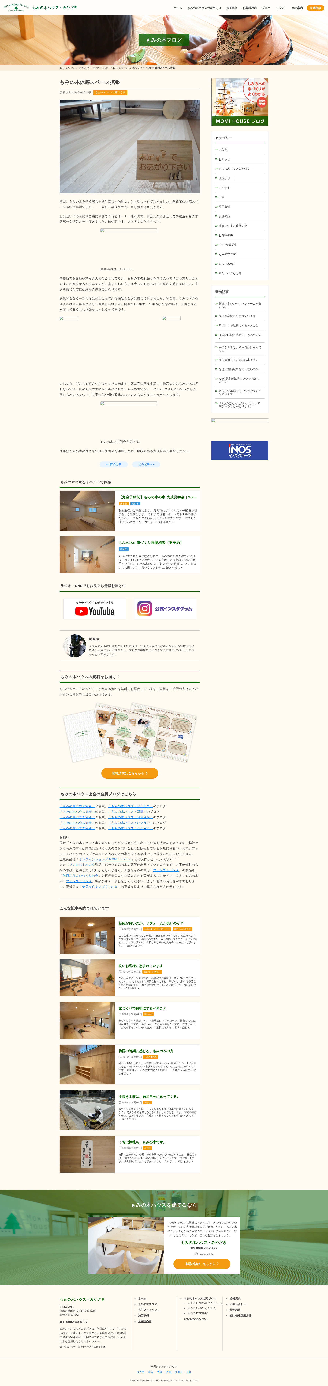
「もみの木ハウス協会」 (77, 806)
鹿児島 (140, 1371)
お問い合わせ (238, 1304)
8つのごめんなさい (195, 1318)
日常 (221, 197)
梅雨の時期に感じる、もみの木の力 (240, 336)
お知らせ (224, 159)
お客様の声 (250, 8)
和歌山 (178, 1371)
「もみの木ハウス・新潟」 (127, 811)
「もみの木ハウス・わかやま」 (130, 828)
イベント (281, 8)
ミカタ (195, 1380)
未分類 (223, 149)
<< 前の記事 (113, 464)
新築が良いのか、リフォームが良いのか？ (240, 305)
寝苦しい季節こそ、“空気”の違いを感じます (239, 392)
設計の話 (224, 216)
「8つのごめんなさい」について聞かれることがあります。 (239, 405)
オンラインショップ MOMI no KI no (105, 859)
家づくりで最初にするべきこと (239, 325)
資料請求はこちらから (128, 773)
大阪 (159, 1371)
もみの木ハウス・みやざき (55, 8)
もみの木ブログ (147, 1304)
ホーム (178, 8)
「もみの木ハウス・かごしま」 (130, 806)
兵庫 (168, 1371)
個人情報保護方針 (240, 1315)
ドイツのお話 (227, 244)
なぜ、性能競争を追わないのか (239, 369)
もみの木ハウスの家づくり (204, 8)
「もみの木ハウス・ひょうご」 (130, 822)
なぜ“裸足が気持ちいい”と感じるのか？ (239, 380)
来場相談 (315, 8)
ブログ (266, 8)
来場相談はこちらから (200, 1264)
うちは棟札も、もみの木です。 (239, 359)
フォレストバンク (82, 864)
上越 (188, 1371)
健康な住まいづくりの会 (80, 875)
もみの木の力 (227, 263)
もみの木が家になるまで (201, 1308)
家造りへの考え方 (230, 273)
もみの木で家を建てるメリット (205, 1303)
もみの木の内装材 (198, 1313)
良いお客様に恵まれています (237, 316)
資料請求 (235, 1309)
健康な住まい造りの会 (233, 225)
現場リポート (227, 178)
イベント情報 (314, 1339)
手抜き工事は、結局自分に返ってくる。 (240, 349)
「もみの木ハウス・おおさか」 (130, 817)
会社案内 (297, 8)
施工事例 (232, 8)
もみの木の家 (227, 254)
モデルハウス (314, 1358)
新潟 (150, 1371)
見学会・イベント (148, 1309)
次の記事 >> (146, 464)
